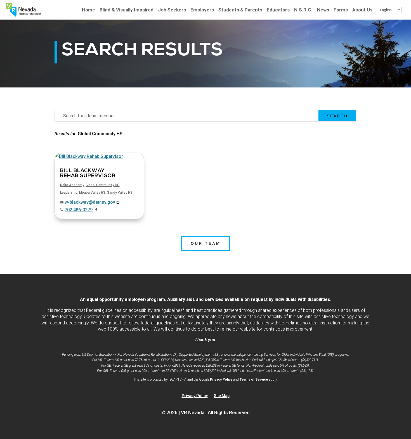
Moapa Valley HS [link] (92, 192)
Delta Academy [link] (72, 185)
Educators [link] (278, 10)
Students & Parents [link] (240, 10)
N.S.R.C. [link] (303, 10)
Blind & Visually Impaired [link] (126, 10)
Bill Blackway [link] (87, 174)
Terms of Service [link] (254, 379)
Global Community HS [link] (102, 185)
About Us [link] (362, 10)
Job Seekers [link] (172, 10)
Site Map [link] (222, 396)
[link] (23, 15)
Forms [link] (341, 10)
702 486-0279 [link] (79, 209)
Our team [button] (206, 243)
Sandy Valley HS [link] (120, 192)
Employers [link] (202, 10)
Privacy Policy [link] (221, 379)
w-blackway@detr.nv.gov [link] (90, 202)
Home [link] (88, 10)
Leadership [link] (68, 192)
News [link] (323, 10)
